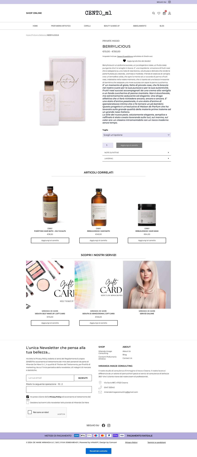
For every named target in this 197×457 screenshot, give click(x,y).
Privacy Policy (131, 442)
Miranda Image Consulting (105, 352)
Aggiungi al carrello (129, 145)
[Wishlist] (158, 13)
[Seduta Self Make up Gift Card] (50, 285)
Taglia (105, 130)
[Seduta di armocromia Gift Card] (98, 285)
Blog (125, 355)
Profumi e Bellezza (39, 35)
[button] (153, 13)
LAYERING (109, 158)
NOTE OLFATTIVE (112, 153)
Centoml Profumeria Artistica (107, 358)
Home (28, 35)
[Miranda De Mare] (98, 13)
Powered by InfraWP (89, 442)
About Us (127, 351)
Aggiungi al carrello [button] (50, 240)
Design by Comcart (108, 442)
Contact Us (127, 358)
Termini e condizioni (157, 442)
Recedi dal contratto (98, 451)
